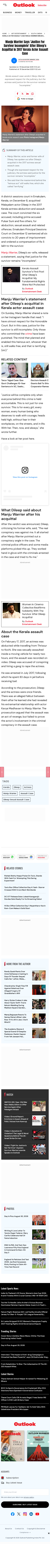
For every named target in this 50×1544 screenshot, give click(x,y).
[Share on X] (22, 93)
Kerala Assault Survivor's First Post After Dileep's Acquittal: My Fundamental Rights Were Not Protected (33, 276)
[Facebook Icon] (13, 1514)
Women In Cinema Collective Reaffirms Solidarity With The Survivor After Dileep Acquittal (33, 611)
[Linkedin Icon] (31, 1514)
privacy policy (29, 1497)
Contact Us (19, 1529)
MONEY (18, 12)
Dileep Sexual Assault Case (16, 799)
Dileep (17, 787)
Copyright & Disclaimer (36, 1529)
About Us (8, 1529)
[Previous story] (2, 772)
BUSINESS (7, 12)
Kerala (6, 787)
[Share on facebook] (17, 93)
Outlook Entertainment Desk (32, 290)
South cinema (36, 34)
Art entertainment (18, 34)
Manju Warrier (9, 252)
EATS (40, 12)
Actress (27, 787)
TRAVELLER (30, 12)
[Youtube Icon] (37, 1514)
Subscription (12, 1477)
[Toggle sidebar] (7, 5)
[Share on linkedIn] (27, 93)
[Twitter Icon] (19, 1514)
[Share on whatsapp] (32, 93)
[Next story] (48, 772)
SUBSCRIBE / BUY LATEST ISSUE (25, 1505)
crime (29, 333)
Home (4, 34)
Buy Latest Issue (14, 1482)
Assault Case (27, 793)
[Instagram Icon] (25, 1514)
